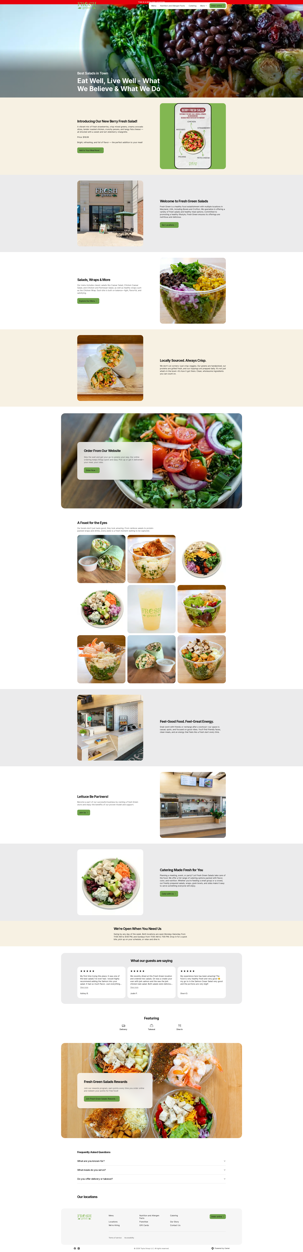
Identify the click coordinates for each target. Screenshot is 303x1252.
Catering (192, 6)
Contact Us (175, 1225)
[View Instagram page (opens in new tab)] (78, 1248)
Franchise (143, 1221)
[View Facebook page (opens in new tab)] (74, 1248)
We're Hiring (114, 1225)
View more (84, 987)
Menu (153, 6)
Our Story (174, 1221)
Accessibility (129, 1238)
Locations (113, 1221)
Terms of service (115, 1238)
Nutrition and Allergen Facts (172, 6)
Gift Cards (144, 1225)
